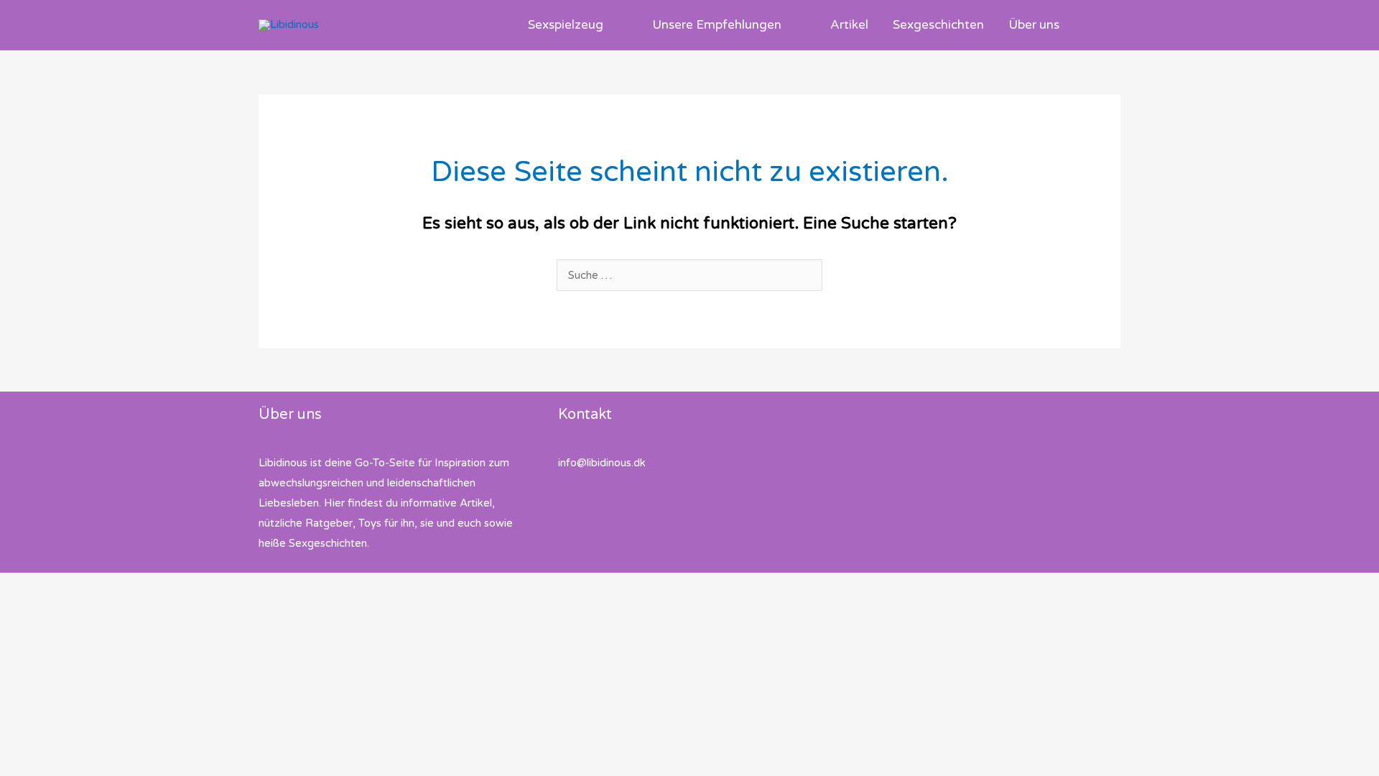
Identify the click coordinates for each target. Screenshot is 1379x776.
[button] (609, 25)
